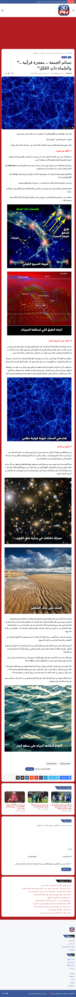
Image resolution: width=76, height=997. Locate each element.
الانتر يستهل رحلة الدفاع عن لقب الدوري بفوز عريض (55, 913)
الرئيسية (67, 53)
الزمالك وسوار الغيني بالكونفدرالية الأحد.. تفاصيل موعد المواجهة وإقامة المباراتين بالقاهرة (61, 806)
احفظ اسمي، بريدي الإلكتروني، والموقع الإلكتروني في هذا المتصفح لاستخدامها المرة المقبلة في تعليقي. (42, 864)
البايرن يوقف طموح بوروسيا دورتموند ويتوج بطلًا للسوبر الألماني (52, 894)
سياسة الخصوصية (68, 946)
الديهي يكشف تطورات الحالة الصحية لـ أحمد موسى (55, 885)
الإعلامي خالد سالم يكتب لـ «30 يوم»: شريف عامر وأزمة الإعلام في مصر (49, 891)
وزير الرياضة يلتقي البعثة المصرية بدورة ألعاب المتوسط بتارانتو (52, 907)
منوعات (64, 57)
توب (63, 53)
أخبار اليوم (71, 959)
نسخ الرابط (30, 769)
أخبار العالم (70, 965)
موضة (72, 982)
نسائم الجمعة (51, 763)
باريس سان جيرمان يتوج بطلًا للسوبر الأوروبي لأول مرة (39, 806)
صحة (73, 979)
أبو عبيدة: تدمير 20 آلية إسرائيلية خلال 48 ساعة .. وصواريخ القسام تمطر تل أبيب (15, 806)
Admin (68, 73)
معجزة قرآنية (64, 763)
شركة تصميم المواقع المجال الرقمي (37, 993)
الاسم (69, 849)
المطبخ (72, 976)
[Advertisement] (38, 33)
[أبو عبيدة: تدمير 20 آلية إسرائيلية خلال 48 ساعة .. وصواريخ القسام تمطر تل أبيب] (15, 797)
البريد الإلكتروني (66, 856)
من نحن (72, 943)
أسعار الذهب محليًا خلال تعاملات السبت (59, 910)
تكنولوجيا (71, 985)
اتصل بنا (72, 949)
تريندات (72, 968)
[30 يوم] (63, 10)
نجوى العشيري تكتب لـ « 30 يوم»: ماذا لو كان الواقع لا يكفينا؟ (52, 900)
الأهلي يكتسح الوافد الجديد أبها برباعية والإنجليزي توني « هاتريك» (51, 903)
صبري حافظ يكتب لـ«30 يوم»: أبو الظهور (58, 897)
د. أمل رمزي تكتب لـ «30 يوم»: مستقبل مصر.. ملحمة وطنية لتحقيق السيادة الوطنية (46, 888)
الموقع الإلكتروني (32, 856)
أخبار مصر (71, 962)
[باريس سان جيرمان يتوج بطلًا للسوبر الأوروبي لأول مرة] (38, 797)
